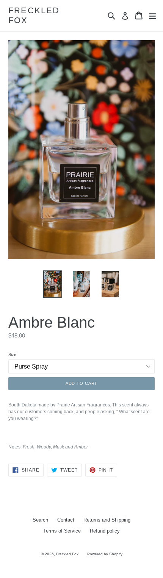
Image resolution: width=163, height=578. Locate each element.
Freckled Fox (34, 15)
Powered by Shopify (104, 554)
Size (12, 354)
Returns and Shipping (106, 520)
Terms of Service (62, 531)
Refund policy (105, 531)
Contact (65, 520)
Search (40, 520)
